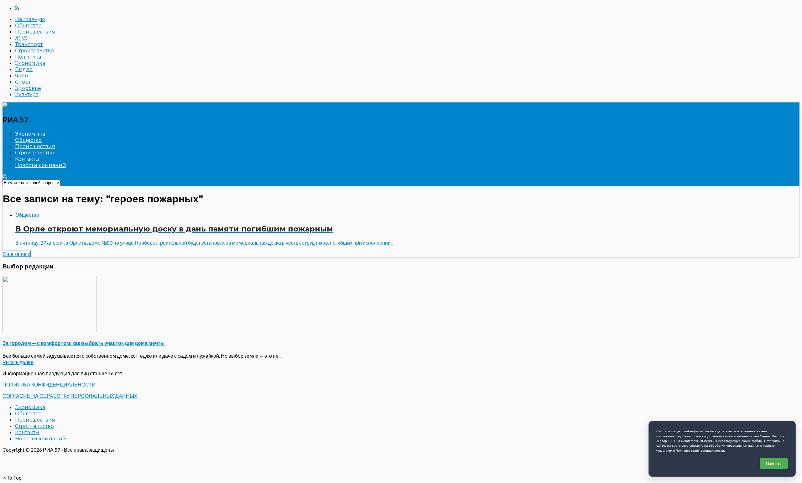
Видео (24, 69)
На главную (30, 19)
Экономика (30, 63)
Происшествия (35, 32)
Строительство (34, 51)
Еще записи (16, 254)
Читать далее (18, 362)
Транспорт (29, 44)
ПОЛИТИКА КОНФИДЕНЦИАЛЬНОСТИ (49, 384)
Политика (28, 57)
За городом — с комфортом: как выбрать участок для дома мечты (84, 343)
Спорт (23, 82)
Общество (28, 26)
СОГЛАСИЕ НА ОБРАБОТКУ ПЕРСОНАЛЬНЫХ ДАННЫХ (70, 396)
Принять (774, 463)
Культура (27, 94)
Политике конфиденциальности (700, 450)
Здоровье (28, 88)
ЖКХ (21, 38)
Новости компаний (40, 165)
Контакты (27, 159)
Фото (21, 76)
